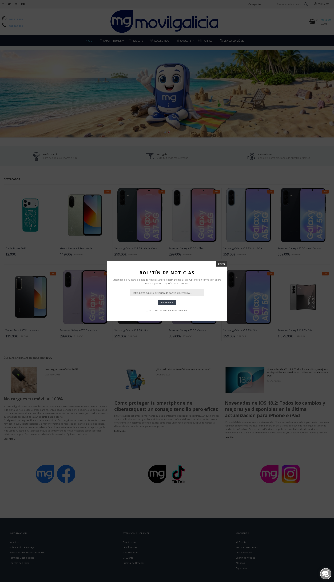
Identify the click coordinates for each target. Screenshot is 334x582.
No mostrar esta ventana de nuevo (168, 310)
